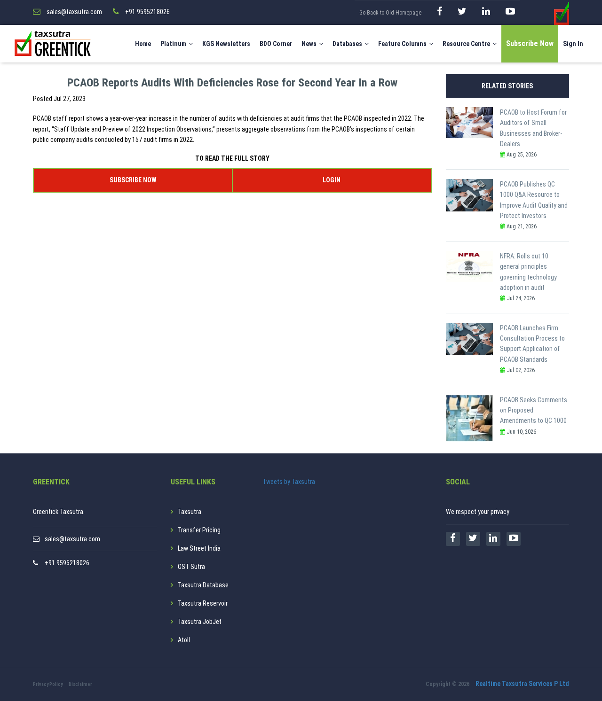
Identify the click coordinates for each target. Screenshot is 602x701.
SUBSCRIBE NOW (133, 180)
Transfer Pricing (199, 530)
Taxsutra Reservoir (203, 603)
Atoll (184, 640)
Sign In (573, 43)
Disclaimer (80, 684)
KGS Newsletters (226, 43)
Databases (347, 43)
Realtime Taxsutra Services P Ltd (522, 683)
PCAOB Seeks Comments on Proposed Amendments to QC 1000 (533, 410)
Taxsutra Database (203, 585)
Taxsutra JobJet (200, 621)
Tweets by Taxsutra (288, 481)
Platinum (173, 43)
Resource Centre (466, 43)
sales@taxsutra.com (72, 539)
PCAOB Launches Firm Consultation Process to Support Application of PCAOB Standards (532, 343)
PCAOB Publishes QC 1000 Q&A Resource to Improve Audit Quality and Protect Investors (534, 199)
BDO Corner (276, 43)
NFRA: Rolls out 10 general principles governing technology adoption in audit (528, 271)
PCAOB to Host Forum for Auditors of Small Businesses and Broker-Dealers (533, 128)
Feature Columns (402, 43)
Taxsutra (189, 511)
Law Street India (199, 548)
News (309, 43)
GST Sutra (191, 566)
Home (143, 43)
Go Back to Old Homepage (390, 12)
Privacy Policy (48, 684)
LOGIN (332, 180)
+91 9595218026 (67, 563)
